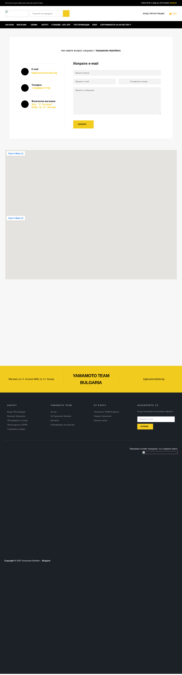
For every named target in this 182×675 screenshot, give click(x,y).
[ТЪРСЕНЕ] (66, 13)
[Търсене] (167, 13)
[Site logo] (16, 13)
